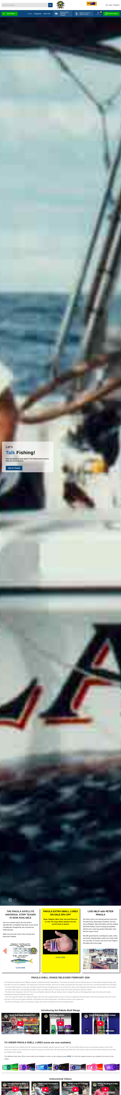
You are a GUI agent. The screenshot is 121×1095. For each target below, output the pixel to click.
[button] (11, 900)
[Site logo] (60, 5)
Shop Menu (11, 13)
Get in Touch (14, 468)
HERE (69, 1056)
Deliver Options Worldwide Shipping (64, 13)
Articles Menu (113, 13)
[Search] (50, 5)
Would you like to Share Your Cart (85, 13)
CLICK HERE (20, 968)
